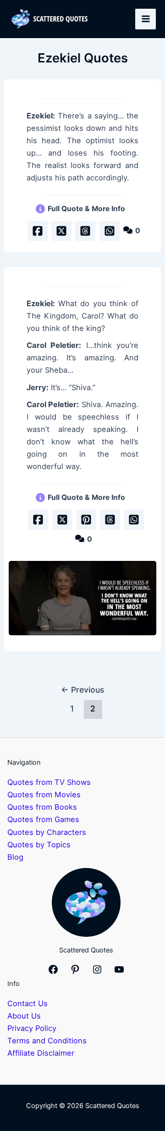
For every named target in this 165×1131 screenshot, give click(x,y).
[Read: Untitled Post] (82, 598)
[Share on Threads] (85, 231)
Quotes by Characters (46, 832)
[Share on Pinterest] (86, 520)
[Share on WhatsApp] (109, 231)
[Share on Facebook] (38, 231)
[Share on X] (61, 231)
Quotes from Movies (44, 794)
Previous (82, 689)
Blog (15, 857)
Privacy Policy (31, 1028)
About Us (24, 1015)
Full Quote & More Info (86, 208)
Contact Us (27, 1003)
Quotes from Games (43, 819)
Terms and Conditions (47, 1040)
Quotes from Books (42, 807)
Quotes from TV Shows (49, 782)
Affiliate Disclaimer (40, 1053)
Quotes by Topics (39, 844)
